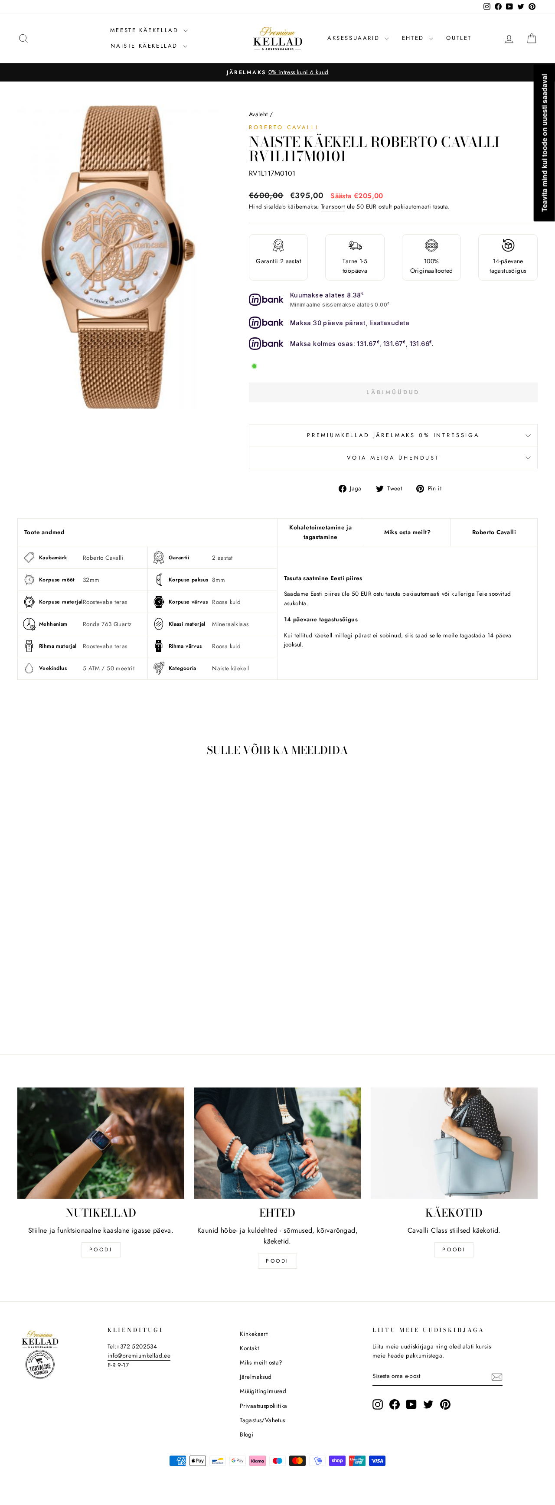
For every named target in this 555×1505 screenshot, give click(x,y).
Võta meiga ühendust (393, 458)
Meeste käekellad (145, 30)
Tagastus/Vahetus (262, 1420)
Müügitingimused (263, 1391)
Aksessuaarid (354, 38)
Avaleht (258, 114)
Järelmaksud (255, 1376)
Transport (333, 206)
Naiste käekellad (145, 46)
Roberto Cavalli (284, 127)
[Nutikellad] (100, 1143)
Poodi (277, 1261)
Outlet (459, 38)
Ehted (414, 38)
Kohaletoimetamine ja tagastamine (320, 532)
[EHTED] (277, 1143)
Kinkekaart (254, 1333)
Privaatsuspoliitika (263, 1405)
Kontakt (249, 1348)
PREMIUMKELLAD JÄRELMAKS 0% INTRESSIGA (393, 435)
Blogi (247, 1434)
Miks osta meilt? (407, 532)
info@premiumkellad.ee (139, 1355)
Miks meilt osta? (261, 1362)
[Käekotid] (454, 1143)
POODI (101, 1250)
